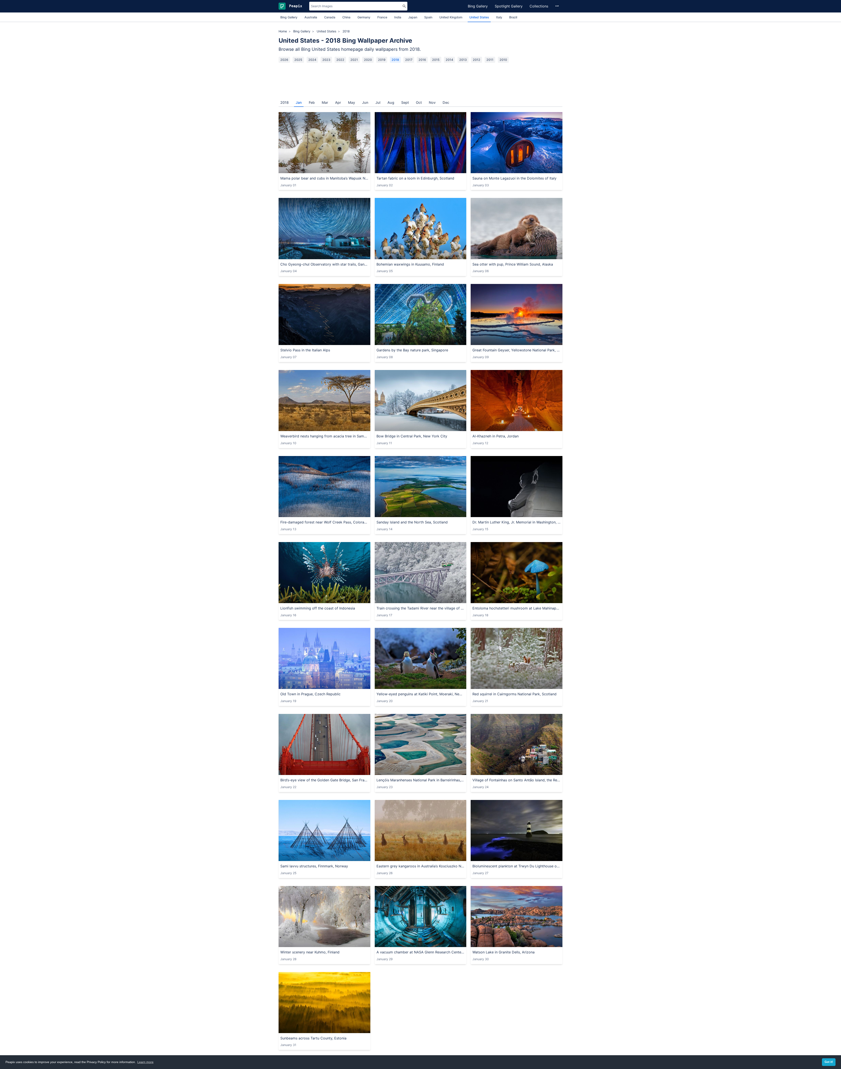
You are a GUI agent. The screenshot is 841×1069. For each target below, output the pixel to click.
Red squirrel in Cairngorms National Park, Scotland (514, 694)
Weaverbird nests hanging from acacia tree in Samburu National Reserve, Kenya (324, 436)
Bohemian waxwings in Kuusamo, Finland (410, 264)
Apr (338, 102)
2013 (463, 60)
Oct (419, 102)
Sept (405, 102)
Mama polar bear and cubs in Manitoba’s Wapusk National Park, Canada (324, 178)
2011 (489, 60)
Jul (377, 102)
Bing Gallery (478, 6)
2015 (436, 60)
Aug (390, 102)
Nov (432, 102)
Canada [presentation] (329, 17)
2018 (395, 60)
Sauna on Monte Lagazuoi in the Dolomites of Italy (514, 178)
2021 (354, 60)
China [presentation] (346, 17)
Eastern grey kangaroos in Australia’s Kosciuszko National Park (420, 866)
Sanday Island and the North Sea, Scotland (412, 522)
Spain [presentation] (428, 17)
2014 (449, 60)
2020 (368, 60)
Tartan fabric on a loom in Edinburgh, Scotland (415, 178)
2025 (298, 60)
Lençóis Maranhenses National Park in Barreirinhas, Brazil (420, 780)
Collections (539, 6)
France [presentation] (382, 17)
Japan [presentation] (412, 17)
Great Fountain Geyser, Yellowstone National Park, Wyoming (516, 350)
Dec (446, 102)
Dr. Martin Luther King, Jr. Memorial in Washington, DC (516, 522)
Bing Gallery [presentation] (288, 17)
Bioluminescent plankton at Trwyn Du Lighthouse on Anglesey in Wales (516, 866)
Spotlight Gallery (509, 6)
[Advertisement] (420, 79)
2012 (476, 60)
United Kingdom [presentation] (450, 17)
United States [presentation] (479, 17)
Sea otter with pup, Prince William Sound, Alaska (512, 264)
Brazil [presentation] (513, 17)
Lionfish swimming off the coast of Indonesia (317, 608)
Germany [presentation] (363, 17)
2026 (284, 60)
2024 (312, 60)
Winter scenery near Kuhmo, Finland (309, 952)
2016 (422, 60)
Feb (312, 102)
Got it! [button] (829, 1062)
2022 (340, 60)
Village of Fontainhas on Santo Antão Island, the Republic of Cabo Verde (516, 780)
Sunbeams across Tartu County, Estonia (313, 1038)
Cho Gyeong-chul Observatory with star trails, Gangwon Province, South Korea (324, 264)
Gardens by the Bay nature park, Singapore (412, 350)
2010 (503, 60)
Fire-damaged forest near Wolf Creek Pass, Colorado (324, 522)
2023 (326, 60)
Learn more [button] (145, 1062)
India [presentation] (397, 17)
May (351, 102)
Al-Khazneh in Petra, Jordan (495, 436)
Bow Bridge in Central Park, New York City (411, 436)
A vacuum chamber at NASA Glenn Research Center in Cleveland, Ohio (420, 952)
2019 (381, 60)
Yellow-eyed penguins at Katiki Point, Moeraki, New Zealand (420, 694)
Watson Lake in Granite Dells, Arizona (503, 952)
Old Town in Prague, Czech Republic (310, 694)
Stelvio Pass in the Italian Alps (305, 350)
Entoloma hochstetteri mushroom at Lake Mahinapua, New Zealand (516, 608)
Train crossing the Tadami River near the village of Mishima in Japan (420, 608)
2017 (408, 60)
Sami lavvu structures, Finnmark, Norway (314, 866)
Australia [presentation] (310, 17)
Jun (365, 102)
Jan (299, 102)
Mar (325, 102)
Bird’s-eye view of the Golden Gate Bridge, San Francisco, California (324, 780)
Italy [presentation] (499, 17)
